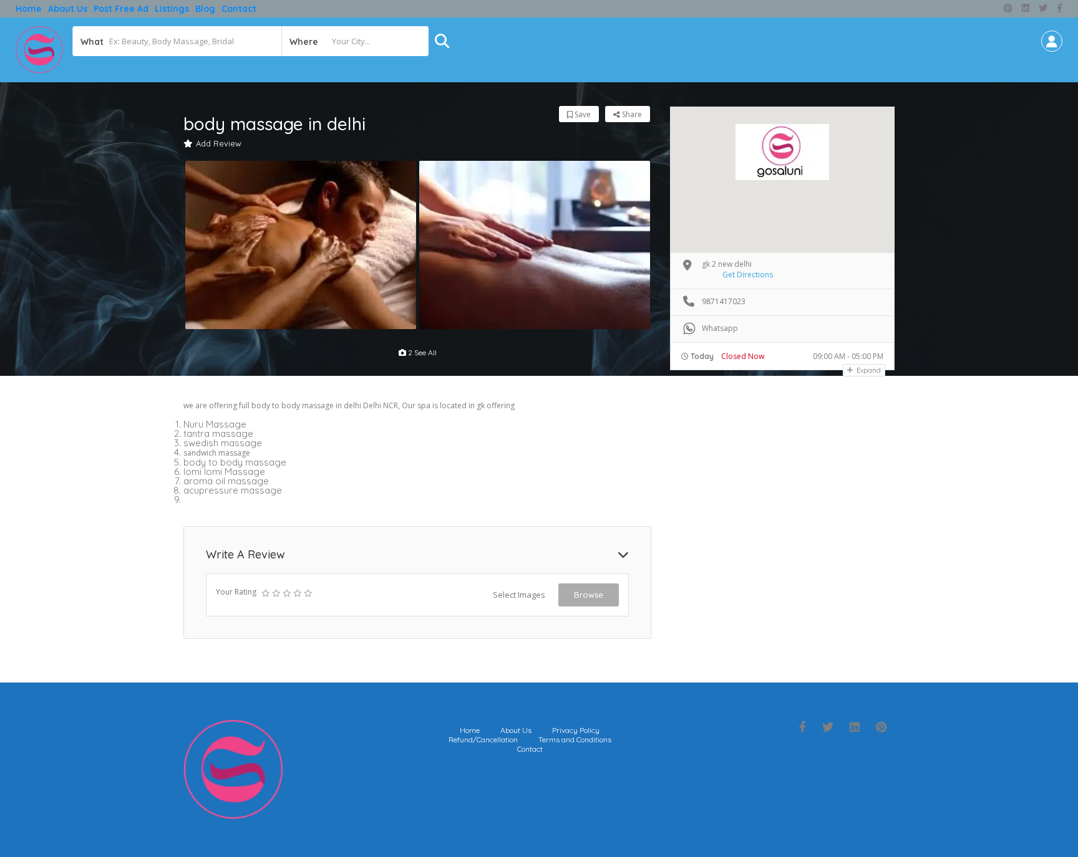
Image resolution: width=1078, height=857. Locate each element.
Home (29, 8)
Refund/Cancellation (483, 739)
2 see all (421, 352)
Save (582, 114)
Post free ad (121, 8)
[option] (300, 245)
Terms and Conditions (574, 739)
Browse (588, 595)
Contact (238, 8)
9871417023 (723, 301)
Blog (205, 8)
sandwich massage (216, 453)
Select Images (519, 594)
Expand (868, 370)
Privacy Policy (576, 730)
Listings (172, 8)
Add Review (218, 143)
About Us (67, 8)
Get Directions (747, 274)
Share (631, 114)
